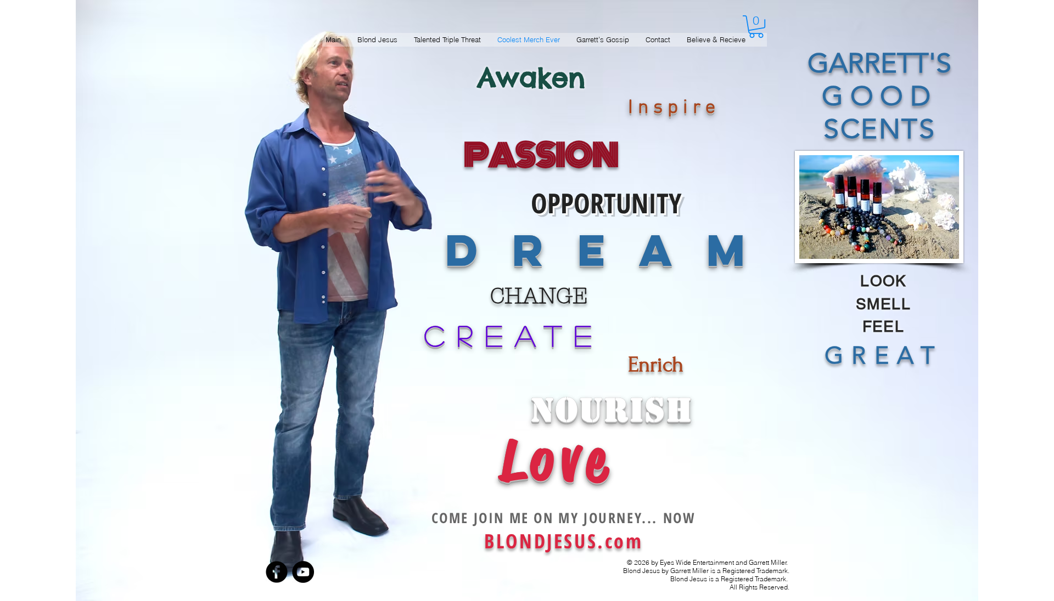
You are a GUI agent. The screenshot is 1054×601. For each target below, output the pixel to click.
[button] (756, 26)
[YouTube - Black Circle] (303, 572)
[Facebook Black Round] (277, 572)
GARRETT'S (879, 63)
